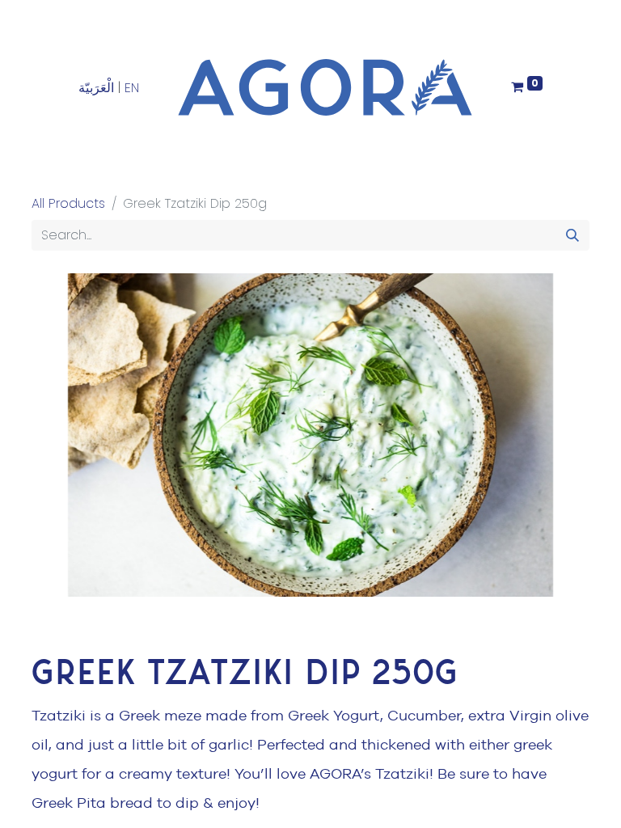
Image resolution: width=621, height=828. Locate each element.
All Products (68, 203)
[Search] (572, 235)
